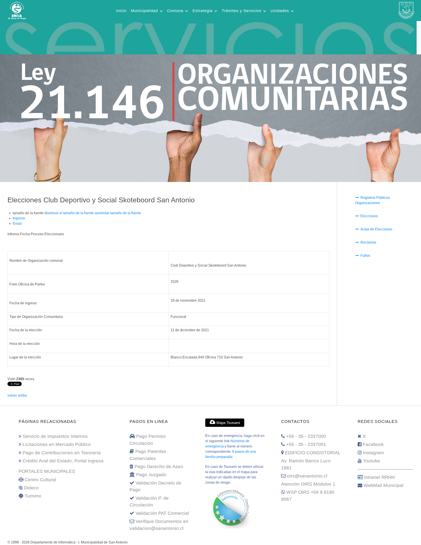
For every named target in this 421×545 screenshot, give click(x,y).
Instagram (373, 452)
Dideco (31, 487)
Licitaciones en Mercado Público (57, 444)
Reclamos (368, 242)
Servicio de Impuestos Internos (55, 436)
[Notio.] (208, 37)
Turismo (33, 495)
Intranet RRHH (379, 477)
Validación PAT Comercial (162, 513)
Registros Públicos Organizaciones (372, 200)
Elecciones (369, 216)
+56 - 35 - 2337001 (306, 444)
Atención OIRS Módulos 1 (308, 483)
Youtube (371, 460)
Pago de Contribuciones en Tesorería (62, 452)
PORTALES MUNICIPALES (47, 471)
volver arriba (17, 395)
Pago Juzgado (151, 474)
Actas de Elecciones (376, 229)
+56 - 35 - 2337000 (306, 436)
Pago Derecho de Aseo (159, 466)
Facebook (373, 444)
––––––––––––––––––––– (385, 468)
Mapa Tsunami (227, 422)
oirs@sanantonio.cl (307, 475)
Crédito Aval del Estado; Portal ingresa (63, 460)
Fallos (365, 255)
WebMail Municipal (383, 485)
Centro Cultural (40, 479)
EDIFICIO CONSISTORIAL (313, 452)
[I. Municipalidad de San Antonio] (16, 10)
